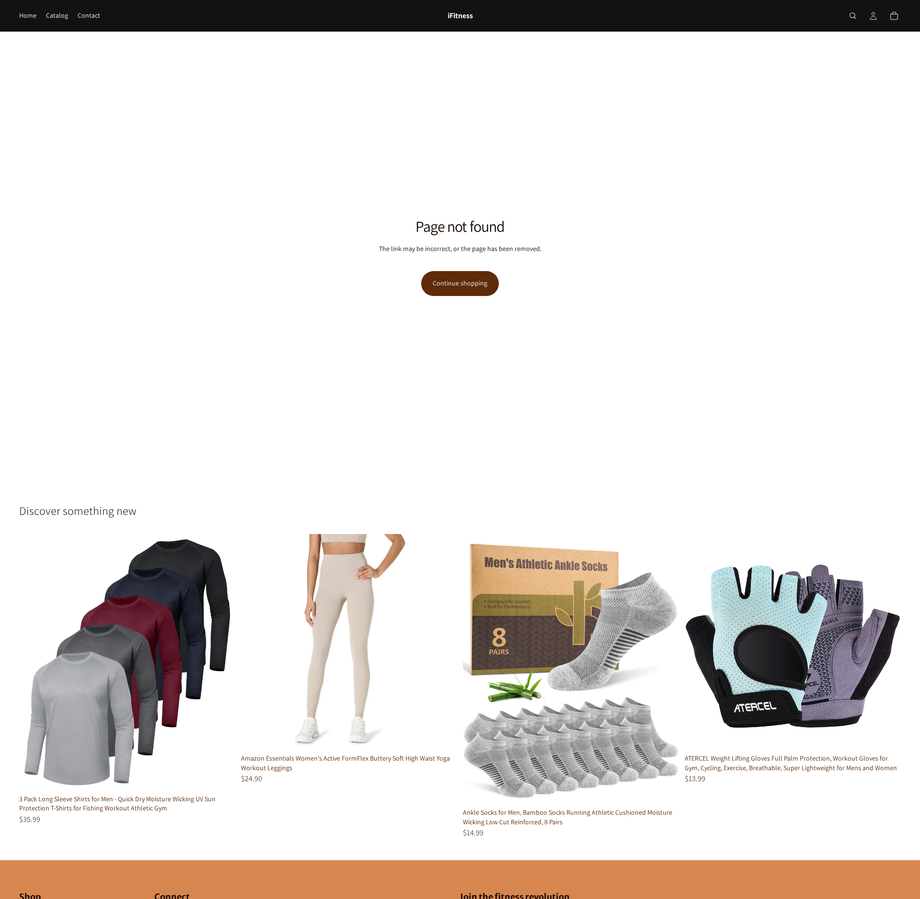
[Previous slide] (33, 662)
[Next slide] (221, 662)
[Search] (852, 15)
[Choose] (220, 776)
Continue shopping (460, 283)
